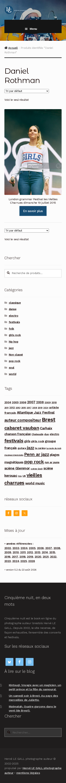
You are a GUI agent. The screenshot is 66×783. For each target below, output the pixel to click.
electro (13, 315)
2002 (7, 548)
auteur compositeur (22, 420)
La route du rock (53, 448)
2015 (23, 407)
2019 (40, 407)
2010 (54, 402)
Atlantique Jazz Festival (36, 412)
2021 (46, 556)
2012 (12, 407)
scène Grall (37, 468)
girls (27, 441)
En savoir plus (33, 211)
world (12, 374)
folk (11, 328)
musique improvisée (13, 455)
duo (46, 434)
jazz (11, 348)
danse (12, 309)
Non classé (16, 354)
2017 (29, 407)
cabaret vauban (21, 428)
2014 (45, 552)
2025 (23, 561)
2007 (31, 402)
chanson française (17, 434)
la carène (40, 448)
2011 (6, 407)
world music (35, 483)
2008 (40, 402)
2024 (45, 408)
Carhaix (46, 428)
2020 (38, 556)
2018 (34, 407)
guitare (22, 448)
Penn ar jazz (36, 454)
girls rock (15, 335)
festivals (14, 322)
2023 (7, 561)
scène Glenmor (17, 468)
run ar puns (52, 462)
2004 (7, 402)
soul (11, 367)
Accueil (13, 48)
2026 (31, 561)
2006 (22, 402)
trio (20, 476)
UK (24, 475)
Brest (48, 419)
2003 (15, 548)
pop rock (14, 361)
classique (15, 302)
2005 (15, 402)
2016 (7, 556)
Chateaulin (37, 434)
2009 (48, 402)
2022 (53, 556)
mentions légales (28, 773)
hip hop (13, 341)
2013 (18, 407)
